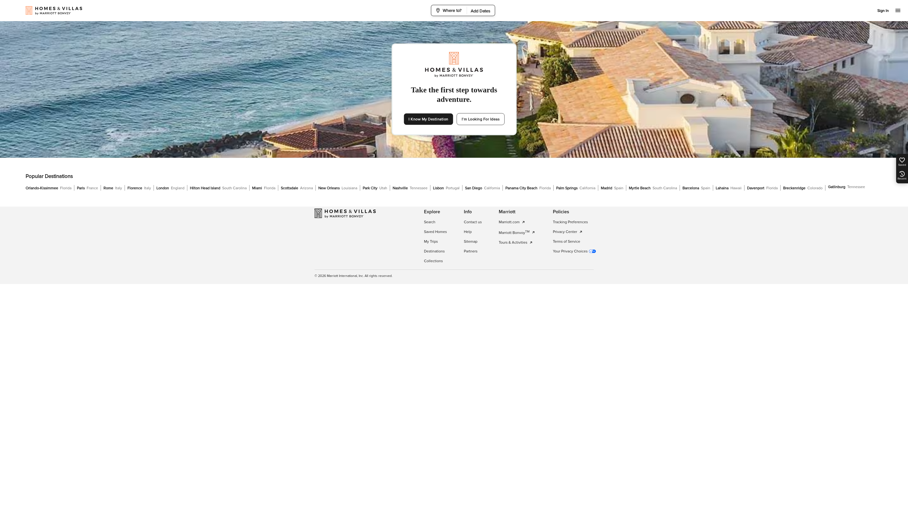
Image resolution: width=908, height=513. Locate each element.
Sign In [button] (883, 10)
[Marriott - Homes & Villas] (345, 213)
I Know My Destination (428, 119)
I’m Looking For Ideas (481, 119)
